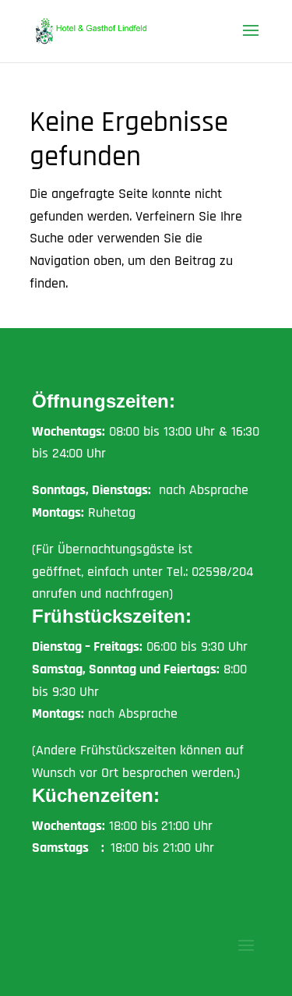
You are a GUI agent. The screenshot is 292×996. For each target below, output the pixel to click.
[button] (250, 40)
